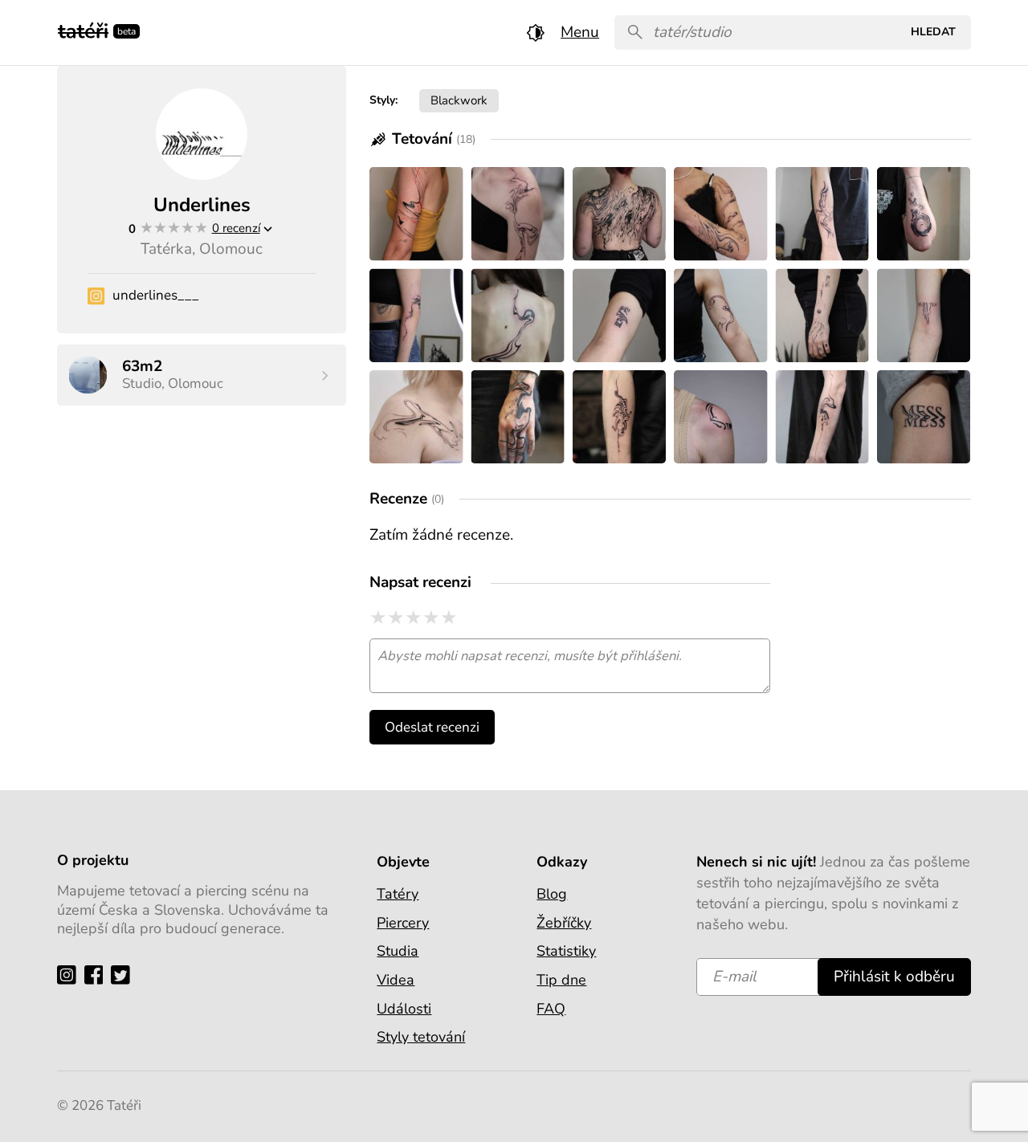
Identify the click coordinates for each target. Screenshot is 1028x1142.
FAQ (550, 1008)
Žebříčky (563, 922)
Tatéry (397, 893)
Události (404, 1008)
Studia (397, 951)
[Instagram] (70, 974)
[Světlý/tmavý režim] (535, 32)
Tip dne (561, 979)
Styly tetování (421, 1036)
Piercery (403, 922)
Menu (580, 32)
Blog (551, 893)
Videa (395, 979)
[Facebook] (97, 974)
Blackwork (458, 100)
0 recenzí (236, 227)
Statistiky (566, 951)
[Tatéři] (83, 29)
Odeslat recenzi (432, 727)
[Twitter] (124, 974)
